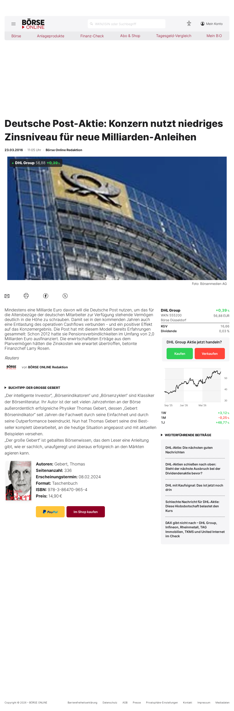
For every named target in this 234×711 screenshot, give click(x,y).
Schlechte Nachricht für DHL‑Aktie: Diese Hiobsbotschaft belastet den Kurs (192, 506)
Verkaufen (210, 354)
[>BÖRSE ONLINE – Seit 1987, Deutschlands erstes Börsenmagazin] (33, 24)
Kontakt (187, 702)
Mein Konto (214, 24)
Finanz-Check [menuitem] (92, 36)
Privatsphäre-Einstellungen (162, 702)
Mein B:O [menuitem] (214, 35)
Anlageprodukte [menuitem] (50, 36)
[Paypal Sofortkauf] (50, 511)
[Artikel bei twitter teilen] (65, 295)
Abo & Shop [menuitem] (130, 35)
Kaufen (179, 354)
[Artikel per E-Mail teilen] (7, 296)
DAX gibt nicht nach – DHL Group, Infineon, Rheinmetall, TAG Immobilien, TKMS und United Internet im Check (195, 529)
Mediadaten (222, 702)
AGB (125, 702)
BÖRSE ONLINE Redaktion (48, 367)
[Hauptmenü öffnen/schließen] (13, 24)
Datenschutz (110, 702)
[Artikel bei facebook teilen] (45, 295)
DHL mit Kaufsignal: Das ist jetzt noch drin (194, 487)
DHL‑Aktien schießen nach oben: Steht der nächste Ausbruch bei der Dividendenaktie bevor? (193, 468)
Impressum (203, 702)
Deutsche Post (104, 309)
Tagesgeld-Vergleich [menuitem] (173, 35)
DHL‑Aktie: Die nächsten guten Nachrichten (189, 450)
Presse (137, 702)
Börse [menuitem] (16, 36)
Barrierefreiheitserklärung (82, 702)
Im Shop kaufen (86, 512)
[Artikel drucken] (26, 295)
